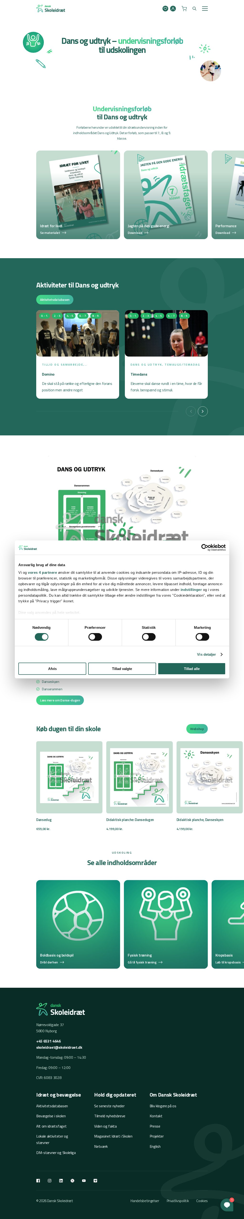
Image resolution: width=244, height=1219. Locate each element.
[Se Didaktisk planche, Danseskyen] (210, 786)
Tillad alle (192, 669)
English (155, 1146)
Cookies (202, 1201)
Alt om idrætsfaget (51, 1126)
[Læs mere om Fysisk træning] (166, 924)
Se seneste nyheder (109, 1106)
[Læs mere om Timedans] (166, 354)
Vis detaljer (206, 654)
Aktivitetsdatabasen (55, 299)
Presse (155, 1126)
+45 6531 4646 (48, 1041)
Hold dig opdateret (115, 1095)
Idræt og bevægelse (58, 1095)
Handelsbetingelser (145, 1201)
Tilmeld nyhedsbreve (109, 1116)
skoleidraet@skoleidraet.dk (59, 1047)
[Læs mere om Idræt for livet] (78, 195)
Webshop (197, 728)
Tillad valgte (122, 669)
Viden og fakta (105, 1126)
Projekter (157, 1136)
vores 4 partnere (42, 572)
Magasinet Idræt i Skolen (113, 1136)
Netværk (101, 1146)
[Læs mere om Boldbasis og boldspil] (78, 924)
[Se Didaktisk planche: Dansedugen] (139, 786)
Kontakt (156, 1116)
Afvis (52, 669)
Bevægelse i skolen (51, 1116)
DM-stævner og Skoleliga (56, 1152)
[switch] (95, 637)
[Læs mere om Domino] (77, 354)
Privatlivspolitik (178, 1201)
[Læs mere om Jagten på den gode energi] (166, 195)
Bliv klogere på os (163, 1106)
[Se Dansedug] (69, 786)
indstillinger (191, 589)
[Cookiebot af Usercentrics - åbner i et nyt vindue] (205, 547)
